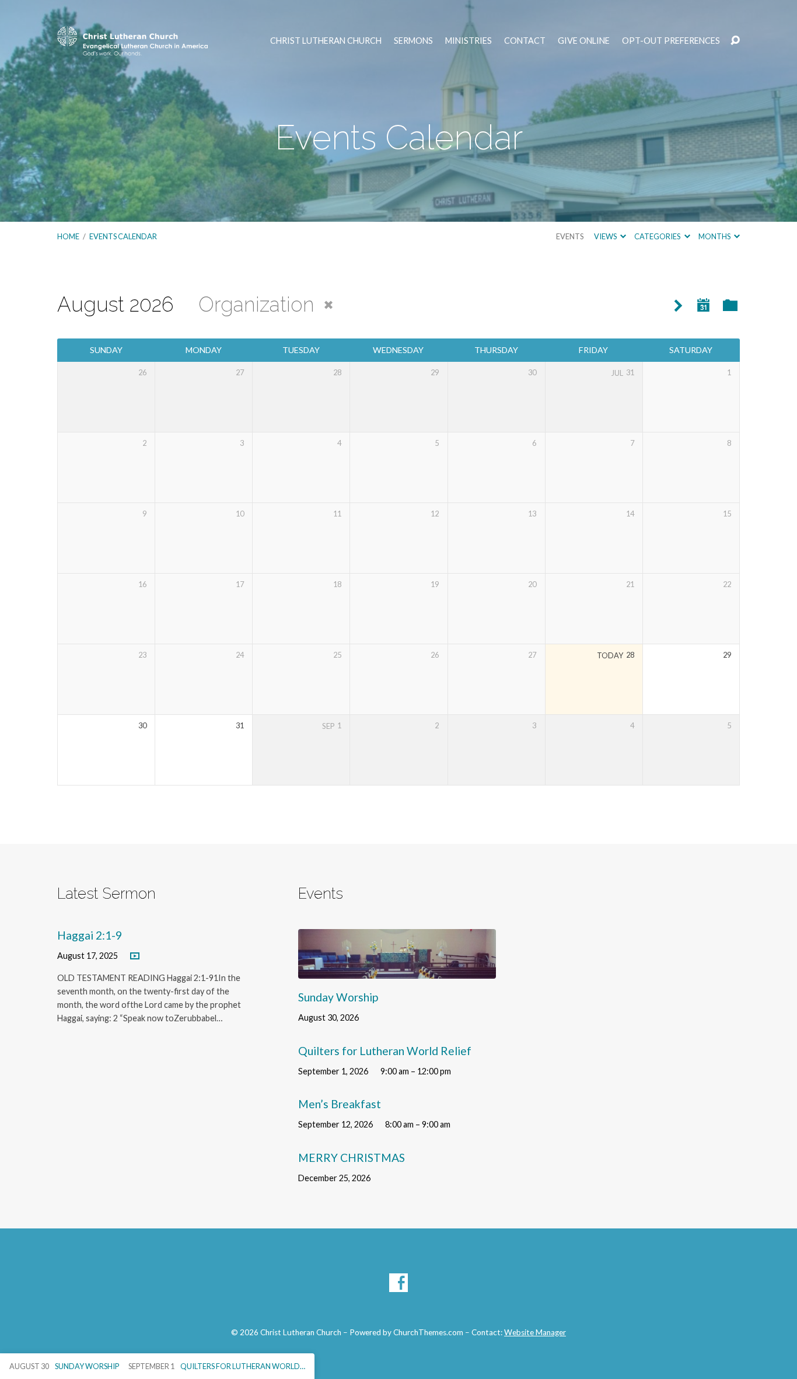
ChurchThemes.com (428, 1332)
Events (569, 236)
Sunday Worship (338, 997)
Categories (657, 236)
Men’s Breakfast (339, 1104)
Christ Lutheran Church (326, 41)
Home (68, 236)
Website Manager (535, 1332)
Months (715, 236)
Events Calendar (123, 236)
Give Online (584, 41)
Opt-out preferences (671, 41)
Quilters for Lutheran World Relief (384, 1050)
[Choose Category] (730, 306)
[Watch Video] (134, 956)
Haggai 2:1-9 (89, 935)
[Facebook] (398, 1282)
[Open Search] (735, 41)
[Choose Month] (703, 305)
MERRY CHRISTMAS (351, 1157)
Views (606, 236)
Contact (525, 41)
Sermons (413, 41)
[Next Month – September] (678, 306)
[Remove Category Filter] (328, 305)
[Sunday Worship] (397, 969)
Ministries (468, 41)
